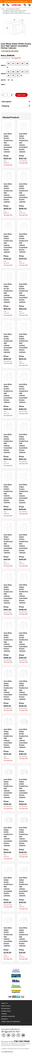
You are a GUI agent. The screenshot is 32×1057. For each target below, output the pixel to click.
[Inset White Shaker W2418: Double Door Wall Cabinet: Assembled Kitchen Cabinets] (23, 625)
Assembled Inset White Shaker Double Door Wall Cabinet (16, 13)
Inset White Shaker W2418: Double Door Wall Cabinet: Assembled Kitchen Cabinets (23, 642)
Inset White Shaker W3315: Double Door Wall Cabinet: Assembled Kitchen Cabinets (8, 836)
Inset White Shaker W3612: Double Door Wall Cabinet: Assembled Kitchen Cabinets (23, 937)
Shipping (5, 106)
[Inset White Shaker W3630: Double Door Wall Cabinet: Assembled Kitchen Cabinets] (8, 477)
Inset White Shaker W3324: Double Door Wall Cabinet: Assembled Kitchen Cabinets (23, 544)
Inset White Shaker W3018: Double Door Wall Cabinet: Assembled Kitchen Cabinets (8, 690)
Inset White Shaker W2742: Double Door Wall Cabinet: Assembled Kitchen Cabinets (23, 143)
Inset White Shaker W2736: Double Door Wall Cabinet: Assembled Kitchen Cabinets (8, 293)
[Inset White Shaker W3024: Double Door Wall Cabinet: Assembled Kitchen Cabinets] (8, 527)
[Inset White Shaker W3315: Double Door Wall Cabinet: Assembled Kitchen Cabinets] (8, 820)
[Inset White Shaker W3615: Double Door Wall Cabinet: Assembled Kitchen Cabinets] (23, 820)
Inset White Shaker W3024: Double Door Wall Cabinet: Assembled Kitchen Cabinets (8, 544)
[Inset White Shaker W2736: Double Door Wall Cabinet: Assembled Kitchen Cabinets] (8, 276)
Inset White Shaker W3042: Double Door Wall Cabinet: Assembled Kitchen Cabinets (8, 193)
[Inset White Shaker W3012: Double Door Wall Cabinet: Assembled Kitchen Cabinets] (8, 920)
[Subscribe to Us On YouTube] (23, 1035)
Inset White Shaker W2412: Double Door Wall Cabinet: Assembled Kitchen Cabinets (8, 886)
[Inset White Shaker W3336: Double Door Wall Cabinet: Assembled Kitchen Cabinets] (8, 326)
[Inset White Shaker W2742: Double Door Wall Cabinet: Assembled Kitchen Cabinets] (23, 126)
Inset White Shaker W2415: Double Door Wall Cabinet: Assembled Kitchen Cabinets (23, 738)
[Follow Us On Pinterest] (18, 1035)
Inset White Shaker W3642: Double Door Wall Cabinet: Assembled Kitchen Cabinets (8, 243)
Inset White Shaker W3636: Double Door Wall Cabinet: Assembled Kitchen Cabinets (23, 343)
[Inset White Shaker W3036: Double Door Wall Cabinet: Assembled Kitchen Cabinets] (23, 276)
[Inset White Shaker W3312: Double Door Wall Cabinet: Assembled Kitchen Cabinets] (23, 870)
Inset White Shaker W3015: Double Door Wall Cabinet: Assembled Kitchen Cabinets (23, 788)
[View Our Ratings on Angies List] (16, 991)
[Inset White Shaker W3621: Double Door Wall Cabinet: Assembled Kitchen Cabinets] (8, 625)
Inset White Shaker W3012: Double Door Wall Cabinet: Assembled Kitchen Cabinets (8, 937)
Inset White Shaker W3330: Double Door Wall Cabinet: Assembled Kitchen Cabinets (23, 443)
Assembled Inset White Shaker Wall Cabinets (14, 12)
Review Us (4, 1019)
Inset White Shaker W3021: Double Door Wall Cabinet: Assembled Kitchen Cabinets (23, 594)
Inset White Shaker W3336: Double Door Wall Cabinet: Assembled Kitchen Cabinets (8, 343)
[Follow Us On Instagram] (13, 1035)
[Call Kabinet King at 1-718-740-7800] (8, 5)
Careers (4, 1014)
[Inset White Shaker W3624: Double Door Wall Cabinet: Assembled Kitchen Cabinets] (8, 577)
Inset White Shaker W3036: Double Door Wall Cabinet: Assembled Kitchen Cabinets (23, 293)
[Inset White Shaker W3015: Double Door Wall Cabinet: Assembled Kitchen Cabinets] (23, 772)
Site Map (24, 1048)
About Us (4, 1003)
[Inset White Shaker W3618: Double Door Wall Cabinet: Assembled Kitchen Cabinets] (8, 721)
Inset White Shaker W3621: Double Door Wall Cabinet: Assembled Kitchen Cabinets (8, 642)
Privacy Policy (6, 1006)
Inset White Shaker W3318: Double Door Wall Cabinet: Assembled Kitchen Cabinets (23, 690)
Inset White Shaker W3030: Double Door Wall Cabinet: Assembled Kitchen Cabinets (8, 443)
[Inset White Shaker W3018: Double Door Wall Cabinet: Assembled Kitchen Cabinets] (8, 673)
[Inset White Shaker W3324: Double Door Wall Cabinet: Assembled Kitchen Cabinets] (23, 527)
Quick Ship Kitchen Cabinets (13, 9)
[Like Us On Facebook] (3, 1035)
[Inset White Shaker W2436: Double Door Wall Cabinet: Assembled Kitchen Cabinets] (23, 226)
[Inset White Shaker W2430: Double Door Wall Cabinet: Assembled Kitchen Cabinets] (8, 376)
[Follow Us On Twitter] (8, 1035)
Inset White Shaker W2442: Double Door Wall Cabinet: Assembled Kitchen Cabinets (8, 143)
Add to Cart (21, 95)
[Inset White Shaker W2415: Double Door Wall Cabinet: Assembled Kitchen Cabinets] (23, 721)
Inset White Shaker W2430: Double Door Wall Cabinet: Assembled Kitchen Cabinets (8, 393)
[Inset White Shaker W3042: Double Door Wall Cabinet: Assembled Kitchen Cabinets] (8, 176)
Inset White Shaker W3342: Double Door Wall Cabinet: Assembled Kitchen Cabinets (23, 193)
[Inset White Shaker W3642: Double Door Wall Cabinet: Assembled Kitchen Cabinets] (8, 226)
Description (6, 101)
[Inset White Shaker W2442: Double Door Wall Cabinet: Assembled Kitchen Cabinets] (8, 126)
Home (2, 9)
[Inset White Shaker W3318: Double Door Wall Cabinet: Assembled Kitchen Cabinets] (23, 673)
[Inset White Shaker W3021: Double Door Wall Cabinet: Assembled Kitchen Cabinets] (23, 577)
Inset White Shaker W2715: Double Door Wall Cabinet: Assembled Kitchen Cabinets (8, 788)
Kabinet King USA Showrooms (10, 1022)
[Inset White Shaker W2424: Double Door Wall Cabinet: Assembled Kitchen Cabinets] (23, 477)
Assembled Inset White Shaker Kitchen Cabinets (14, 10)
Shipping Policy (6, 1011)
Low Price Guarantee (8, 1016)
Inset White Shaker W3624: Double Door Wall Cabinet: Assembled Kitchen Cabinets (8, 594)
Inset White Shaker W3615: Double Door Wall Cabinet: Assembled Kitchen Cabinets (23, 836)
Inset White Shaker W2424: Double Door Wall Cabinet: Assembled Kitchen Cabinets (23, 493)
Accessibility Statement (7, 1051)
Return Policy (6, 1008)
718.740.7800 (22, 1041)
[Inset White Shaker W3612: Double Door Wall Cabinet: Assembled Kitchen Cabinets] (23, 920)
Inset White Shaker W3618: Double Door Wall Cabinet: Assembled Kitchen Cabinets (8, 738)
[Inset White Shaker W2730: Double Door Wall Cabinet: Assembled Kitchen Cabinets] (23, 376)
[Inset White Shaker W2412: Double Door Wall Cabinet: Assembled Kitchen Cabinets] (8, 870)
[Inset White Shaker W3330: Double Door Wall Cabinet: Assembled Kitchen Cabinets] (23, 427)
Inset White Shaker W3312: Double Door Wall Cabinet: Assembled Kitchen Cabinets (23, 886)
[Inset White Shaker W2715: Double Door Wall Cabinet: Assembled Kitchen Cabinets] (8, 772)
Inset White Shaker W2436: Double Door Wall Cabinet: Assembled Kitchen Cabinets (23, 243)
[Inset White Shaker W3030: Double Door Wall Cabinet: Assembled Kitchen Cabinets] (8, 427)
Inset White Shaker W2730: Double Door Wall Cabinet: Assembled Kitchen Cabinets (23, 393)
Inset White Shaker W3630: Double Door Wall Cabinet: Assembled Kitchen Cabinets (8, 493)
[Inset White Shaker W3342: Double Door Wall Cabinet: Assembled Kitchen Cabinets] (23, 176)
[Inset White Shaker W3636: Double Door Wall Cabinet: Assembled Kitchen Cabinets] (23, 326)
